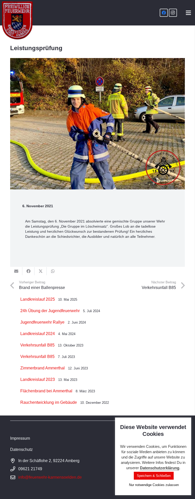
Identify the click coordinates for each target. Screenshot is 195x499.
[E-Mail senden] (16, 271)
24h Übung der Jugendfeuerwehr (50, 311)
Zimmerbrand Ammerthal (42, 368)
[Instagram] (173, 13)
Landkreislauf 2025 (37, 299)
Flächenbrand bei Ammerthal (46, 391)
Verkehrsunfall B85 (37, 345)
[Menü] (188, 12)
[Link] (97, 438)
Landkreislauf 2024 (37, 333)
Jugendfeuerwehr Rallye (42, 322)
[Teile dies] (28, 271)
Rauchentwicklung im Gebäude (48, 402)
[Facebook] (164, 13)
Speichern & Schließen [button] (154, 476)
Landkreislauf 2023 (37, 379)
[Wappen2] (17, 20)
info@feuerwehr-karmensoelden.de (50, 477)
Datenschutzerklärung (159, 468)
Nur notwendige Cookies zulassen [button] (154, 485)
